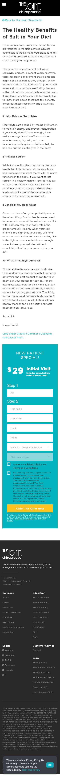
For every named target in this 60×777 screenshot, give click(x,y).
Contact (37, 650)
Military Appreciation (13, 627)
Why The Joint (40, 617)
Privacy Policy (34, 464)
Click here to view (31, 769)
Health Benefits (40, 602)
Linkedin (8, 670)
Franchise (7, 617)
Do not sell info (40, 687)
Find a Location (41, 597)
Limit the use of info (43, 692)
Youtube (9, 650)
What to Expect (41, 612)
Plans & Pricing (40, 607)
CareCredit (38, 627)
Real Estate (8, 622)
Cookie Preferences (43, 682)
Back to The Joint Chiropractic (23, 20)
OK (50, 765)
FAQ (35, 637)
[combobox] (30, 447)
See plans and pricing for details (27, 749)
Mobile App (8, 632)
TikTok (7, 660)
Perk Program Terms (43, 677)
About (5, 597)
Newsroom (7, 607)
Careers (6, 602)
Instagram (9, 655)
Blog (35, 632)
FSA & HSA (38, 622)
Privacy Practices (41, 672)
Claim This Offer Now (30, 508)
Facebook (9, 665)
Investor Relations (11, 612)
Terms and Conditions (25, 468)
